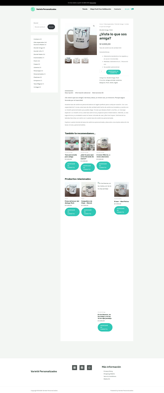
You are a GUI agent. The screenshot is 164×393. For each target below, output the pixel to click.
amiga (108, 80)
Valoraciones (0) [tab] (97, 93)
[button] (93, 25)
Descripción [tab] (69, 93)
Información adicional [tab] (82, 93)
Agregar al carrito (113, 72)
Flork (111, 30)
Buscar (36, 23)
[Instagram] (74, 367)
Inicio (101, 24)
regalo (116, 82)
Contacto (117, 9)
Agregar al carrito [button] (71, 165)
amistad (112, 80)
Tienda (84, 9)
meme (111, 82)
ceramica (118, 80)
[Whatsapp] (89, 367)
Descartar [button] (93, 3)
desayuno (102, 82)
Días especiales (109, 24)
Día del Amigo (119, 24)
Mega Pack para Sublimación (100, 9)
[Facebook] (82, 367)
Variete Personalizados (46, 9)
